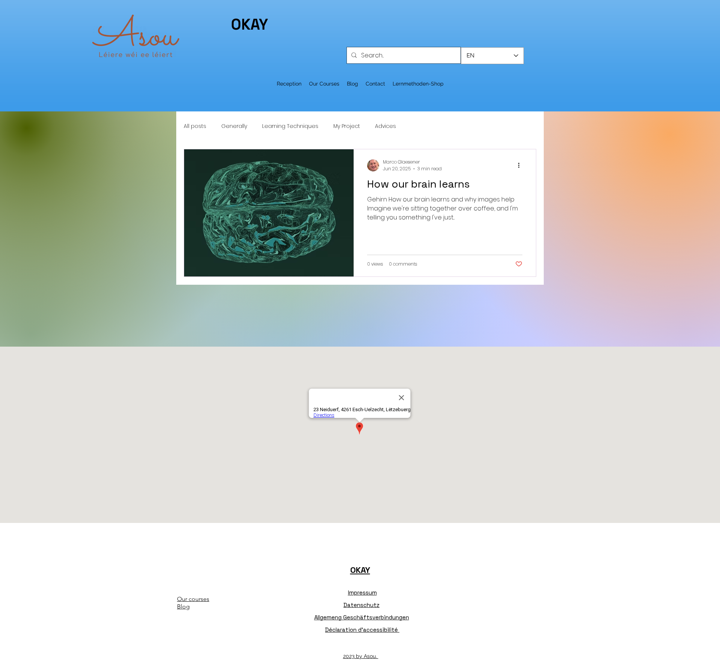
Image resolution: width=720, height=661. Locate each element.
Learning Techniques (290, 126)
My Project (346, 126)
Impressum (362, 592)
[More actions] (521, 165)
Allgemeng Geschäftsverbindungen (361, 617)
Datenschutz (362, 604)
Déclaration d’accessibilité (362, 629)
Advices (385, 126)
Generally (234, 126)
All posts (195, 126)
